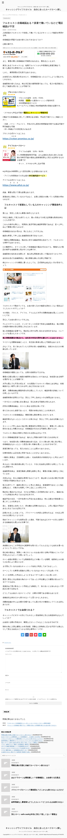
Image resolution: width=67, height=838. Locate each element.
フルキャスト (7, 642)
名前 (7, 675)
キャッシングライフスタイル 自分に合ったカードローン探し (33, 9)
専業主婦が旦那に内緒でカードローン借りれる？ (16, 735)
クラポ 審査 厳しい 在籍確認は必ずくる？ (14, 750)
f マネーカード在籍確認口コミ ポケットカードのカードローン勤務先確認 (28, 723)
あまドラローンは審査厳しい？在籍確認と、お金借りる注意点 (20, 737)
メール (7, 682)
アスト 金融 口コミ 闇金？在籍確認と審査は (15, 744)
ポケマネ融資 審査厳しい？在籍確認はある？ (15, 746)
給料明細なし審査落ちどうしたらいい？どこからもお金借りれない (22, 740)
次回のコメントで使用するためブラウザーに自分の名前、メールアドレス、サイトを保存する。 (31, 699)
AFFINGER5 (61, 834)
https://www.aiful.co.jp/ (16, 185)
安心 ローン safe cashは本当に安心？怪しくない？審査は (19, 742)
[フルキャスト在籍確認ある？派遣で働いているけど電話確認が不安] (40, 634)
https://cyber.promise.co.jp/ (18, 138)
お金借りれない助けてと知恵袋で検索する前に (16, 752)
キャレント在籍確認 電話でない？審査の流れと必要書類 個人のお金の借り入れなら (32, 725)
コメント (8, 654)
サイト (7, 689)
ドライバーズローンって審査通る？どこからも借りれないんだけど (22, 739)
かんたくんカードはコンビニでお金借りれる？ (16, 748)
